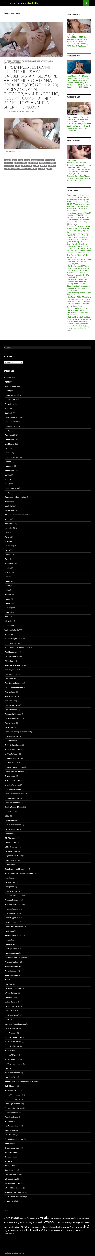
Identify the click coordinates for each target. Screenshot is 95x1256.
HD (18, 166)
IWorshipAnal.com (12, 962)
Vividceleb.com (11, 1179)
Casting (8, 413)
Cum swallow (10, 426)
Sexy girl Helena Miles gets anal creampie (21, 169)
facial (26, 1226)
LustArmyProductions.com (15, 1024)
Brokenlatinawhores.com (14, 794)
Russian (7, 63)
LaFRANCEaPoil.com (13, 988)
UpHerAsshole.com (12, 1174)
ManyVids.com (10, 1033)
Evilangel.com (10, 864)
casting (75, 1222)
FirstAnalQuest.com (32, 61)
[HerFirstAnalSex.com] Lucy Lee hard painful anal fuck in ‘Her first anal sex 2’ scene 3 (78, 310)
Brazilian (8, 541)
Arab (7, 532)
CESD (7, 816)
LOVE (7, 1019)
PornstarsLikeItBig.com (14, 1108)
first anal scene (49, 1227)
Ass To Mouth (84, 1218)
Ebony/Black (9, 563)
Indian (7, 586)
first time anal (62, 1226)
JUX (6, 980)
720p (7, 1217)
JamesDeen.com (11, 971)
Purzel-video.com (11, 1112)
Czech (7, 550)
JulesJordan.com (11, 975)
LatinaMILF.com (11, 1002)
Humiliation (9, 470)
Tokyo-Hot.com (11, 1152)
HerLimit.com (10, 940)
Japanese (8, 594)
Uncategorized (9, 1201)
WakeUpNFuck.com (12, 1183)
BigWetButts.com (11, 754)
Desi (6, 559)
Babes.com (9, 727)
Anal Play (50, 160)
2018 (30, 1218)
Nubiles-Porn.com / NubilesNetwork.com (21, 1081)
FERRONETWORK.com (14, 895)
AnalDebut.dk (10, 679)
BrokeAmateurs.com (13, 789)
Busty (68, 1222)
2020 (14, 160)
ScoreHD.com (10, 1135)
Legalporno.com (11, 1006)
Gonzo (72, 1227)
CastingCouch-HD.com (14, 807)
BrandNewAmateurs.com (14, 772)
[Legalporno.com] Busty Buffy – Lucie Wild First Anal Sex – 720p (79, 261)
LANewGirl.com (11, 993)
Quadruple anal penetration (15, 497)
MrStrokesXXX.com (12, 1059)
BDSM (7, 391)
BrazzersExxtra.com (12, 780)
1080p (8, 160)
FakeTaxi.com (10, 882)
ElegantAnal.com (11, 860)
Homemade (9, 466)
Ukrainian (8, 621)
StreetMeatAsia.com (13, 1148)
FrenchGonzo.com (12, 913)
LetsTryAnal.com (11, 1015)
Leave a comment (28, 112)
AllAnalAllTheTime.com (14, 665)
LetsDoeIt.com (10, 1011)
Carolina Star (21, 163)
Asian (7, 537)
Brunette (62, 1222)
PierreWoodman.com (13, 1095)
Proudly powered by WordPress (14, 1253)
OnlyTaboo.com (11, 1086)
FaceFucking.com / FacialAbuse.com (19, 873)
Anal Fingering (37, 160)
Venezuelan (9, 625)
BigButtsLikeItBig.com (13, 745)
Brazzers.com (10, 776)
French (7, 572)
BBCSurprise (10, 741)
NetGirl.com (9, 1068)
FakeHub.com (10, 878)
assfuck (67, 1218)
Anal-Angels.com (11, 670)
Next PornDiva (10, 1077)
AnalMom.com (10, 696)
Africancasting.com (12, 656)
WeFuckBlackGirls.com (14, 1188)
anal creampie (51, 1218)
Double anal (9, 444)
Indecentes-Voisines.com (14, 957)
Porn (53, 1230)
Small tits (8, 506)
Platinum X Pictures (12, 1099)
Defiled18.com (10, 842)
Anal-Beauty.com (11, 674)
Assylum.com (10, 723)
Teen (19, 63)
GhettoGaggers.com (12, 918)
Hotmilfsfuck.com (12, 953)
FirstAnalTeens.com (12, 909)
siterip (42, 169)
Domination (9, 439)
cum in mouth (84, 1222)
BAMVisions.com (11, 736)
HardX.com (9, 931)
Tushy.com (9, 1166)
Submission (9, 510)
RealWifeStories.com (13, 1126)
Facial (7, 453)
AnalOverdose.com (12, 705)
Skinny (13, 63)
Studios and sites (10, 630)
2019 (33, 1218)
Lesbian (8, 475)
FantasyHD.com (11, 891)
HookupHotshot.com (13, 949)
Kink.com (8, 984)
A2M (7, 382)
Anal (27, 160)
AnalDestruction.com (13, 683)
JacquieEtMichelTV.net (14, 966)
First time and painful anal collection (21, 3)
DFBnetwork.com (12, 847)
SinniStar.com (10, 1143)
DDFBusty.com (11, 838)
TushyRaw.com (10, 1170)
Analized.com (10, 692)
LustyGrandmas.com (13, 1028)
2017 (25, 1218)
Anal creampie (10, 386)
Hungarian (9, 581)
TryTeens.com (10, 1161)
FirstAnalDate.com (12, 900)
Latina (7, 603)
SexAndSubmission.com (14, 1139)
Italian (7, 590)
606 (21, 160)
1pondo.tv (9, 634)
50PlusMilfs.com (11, 643)
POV (57, 1231)
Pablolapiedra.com (12, 1090)
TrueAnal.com (10, 1157)
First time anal (18, 61)
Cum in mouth (10, 422)
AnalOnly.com (10, 701)
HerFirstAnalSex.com (13, 935)
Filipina (8, 568)
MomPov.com (10, 1050)
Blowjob (7, 61)
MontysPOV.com (11, 1055)
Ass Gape (75, 1218)
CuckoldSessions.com (13, 825)
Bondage (8, 408)
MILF (7, 484)
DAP (7, 431)
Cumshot (33, 163)
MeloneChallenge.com (13, 1037)
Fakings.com (9, 887)
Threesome (9, 524)
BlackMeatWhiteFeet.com (15, 767)
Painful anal (47, 61)
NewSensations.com (12, 1073)
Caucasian (9, 546)
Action (6, 377)
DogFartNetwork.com (13, 856)
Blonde (38, 1223)
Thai (6, 617)
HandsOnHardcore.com (14, 926)
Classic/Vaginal (11, 417)
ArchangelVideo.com (13, 714)
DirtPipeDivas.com (12, 851)
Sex (68, 1230)
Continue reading (12, 151)
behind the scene (11, 395)
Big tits (32, 1222)
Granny (8, 462)
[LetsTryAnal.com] (9, 1233)
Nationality (8, 528)
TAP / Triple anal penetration (16, 515)
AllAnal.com (9, 661)
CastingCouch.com (12, 811)
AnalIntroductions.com (14, 687)
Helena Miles (26, 166)
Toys (50, 169)
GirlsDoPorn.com (12, 922)
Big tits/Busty (10, 400)
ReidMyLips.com (11, 1130)
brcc (56, 1222)
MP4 (36, 166)
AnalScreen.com (11, 710)
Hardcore (9, 166)
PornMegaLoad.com (12, 1104)
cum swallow (8, 1227)
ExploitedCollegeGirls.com (15, 869)
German (8, 577)
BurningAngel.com (12, 798)
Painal (43, 166)
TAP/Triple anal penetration (14, 1197)
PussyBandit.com (11, 1117)
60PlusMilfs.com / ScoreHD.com (17, 648)
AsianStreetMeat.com (13, 718)
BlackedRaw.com (11, 763)
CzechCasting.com (12, 829)
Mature (8, 479)
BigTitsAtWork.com (12, 749)
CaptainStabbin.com (13, 802)
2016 (21, 1218)
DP (6, 448)
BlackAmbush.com (12, 758)
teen (77, 1230)
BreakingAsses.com (12, 785)
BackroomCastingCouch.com (16, 732)
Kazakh (8, 599)
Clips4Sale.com (11, 820)
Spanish (8, 612)
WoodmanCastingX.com (14, 1192)
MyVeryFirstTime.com (13, 1064)
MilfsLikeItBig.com (12, 1046)
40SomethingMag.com (13, 639)
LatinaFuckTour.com (13, 997)
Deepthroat (9, 435)
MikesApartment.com (13, 1042)
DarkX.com (9, 833)
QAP (7, 493)
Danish (7, 555)
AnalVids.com (60, 1218)
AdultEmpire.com (12, 652)
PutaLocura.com (11, 1121)
